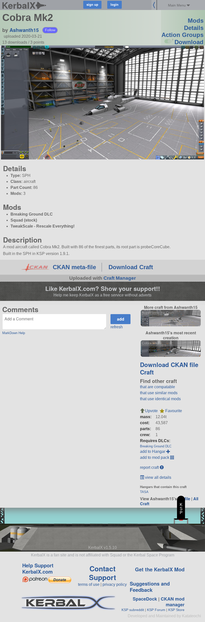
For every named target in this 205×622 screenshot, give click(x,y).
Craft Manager (120, 278)
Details (194, 27)
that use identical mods (160, 399)
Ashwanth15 (24, 29)
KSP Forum (156, 610)
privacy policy (114, 584)
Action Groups (183, 34)
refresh (116, 327)
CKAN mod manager (172, 602)
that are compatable (157, 387)
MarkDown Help (13, 333)
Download (189, 42)
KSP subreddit (133, 610)
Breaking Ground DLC (156, 446)
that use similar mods (159, 393)
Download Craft (130, 267)
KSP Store (176, 610)
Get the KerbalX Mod (159, 569)
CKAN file (184, 364)
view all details (157, 477)
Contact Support (102, 572)
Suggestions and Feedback (150, 586)
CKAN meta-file (74, 267)
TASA (144, 492)
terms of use (89, 584)
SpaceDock (145, 599)
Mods (196, 20)
